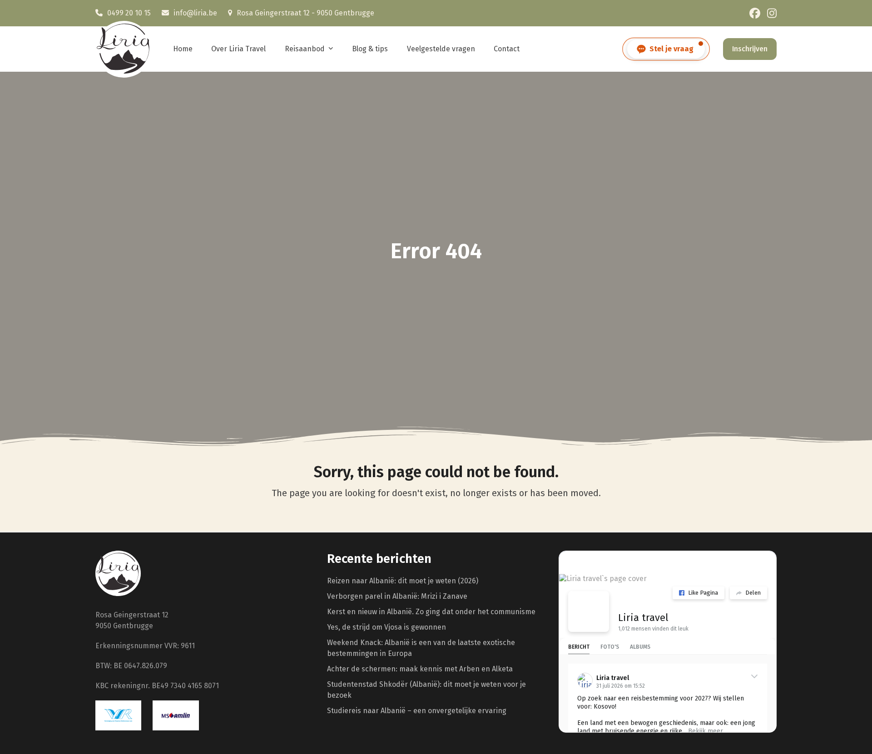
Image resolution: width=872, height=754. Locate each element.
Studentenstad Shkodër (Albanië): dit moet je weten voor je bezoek (426, 690)
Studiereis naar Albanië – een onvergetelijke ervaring (416, 710)
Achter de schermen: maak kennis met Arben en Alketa (420, 669)
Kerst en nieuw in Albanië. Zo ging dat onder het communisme (431, 611)
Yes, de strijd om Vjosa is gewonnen (386, 627)
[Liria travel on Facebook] (588, 611)
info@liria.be (195, 13)
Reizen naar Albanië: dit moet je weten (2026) (402, 581)
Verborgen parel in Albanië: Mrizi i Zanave (397, 596)
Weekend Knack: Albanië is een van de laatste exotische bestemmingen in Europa (421, 648)
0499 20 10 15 (129, 13)
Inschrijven (750, 48)
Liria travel (643, 617)
